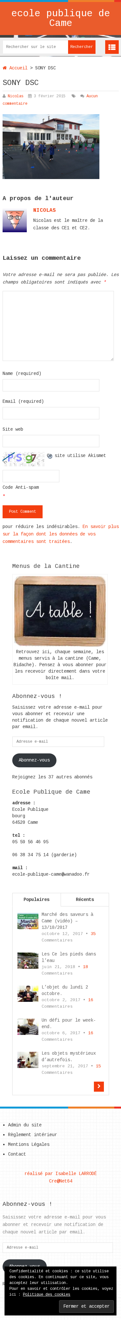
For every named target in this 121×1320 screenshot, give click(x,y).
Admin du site (25, 1125)
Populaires (36, 899)
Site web (13, 429)
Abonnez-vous (34, 760)
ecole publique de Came (60, 18)
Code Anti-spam (21, 487)
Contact (17, 1154)
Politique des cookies (46, 1294)
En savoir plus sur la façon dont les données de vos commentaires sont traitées (61, 534)
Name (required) (22, 373)
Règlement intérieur (32, 1134)
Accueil (17, 68)
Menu (112, 47)
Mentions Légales (28, 1144)
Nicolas (16, 96)
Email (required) (23, 401)
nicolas (44, 210)
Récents (85, 899)
